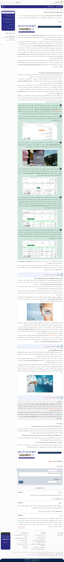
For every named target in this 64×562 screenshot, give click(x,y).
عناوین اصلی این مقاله (8, 12)
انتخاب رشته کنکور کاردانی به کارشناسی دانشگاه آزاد (38, 545)
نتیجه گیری (11, 24)
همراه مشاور (58, 6)
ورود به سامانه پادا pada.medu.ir (21, 538)
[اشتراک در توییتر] (51, 461)
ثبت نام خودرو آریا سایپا (41, 538)
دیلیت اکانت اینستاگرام (23, 540)
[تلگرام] (4, 542)
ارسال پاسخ (21, 527)
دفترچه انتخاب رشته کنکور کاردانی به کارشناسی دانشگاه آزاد (38, 541)
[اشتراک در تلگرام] (49, 461)
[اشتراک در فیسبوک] (50, 461)
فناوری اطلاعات (50, 6)
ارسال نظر (21, 482)
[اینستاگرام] (6, 542)
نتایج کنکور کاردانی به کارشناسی (39, 547)
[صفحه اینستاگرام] (4, 6)
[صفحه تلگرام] (2, 6)
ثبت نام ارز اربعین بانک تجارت (40, 535)
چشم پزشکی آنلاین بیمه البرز (8, 22)
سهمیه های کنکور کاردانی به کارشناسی (38, 549)
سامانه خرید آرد (24, 542)
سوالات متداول (10, 28)
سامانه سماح (25, 545)
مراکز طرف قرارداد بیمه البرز (55, 408)
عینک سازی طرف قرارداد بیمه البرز (50, 346)
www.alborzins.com (57, 111)
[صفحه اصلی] (62, 2)
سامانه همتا (25, 547)
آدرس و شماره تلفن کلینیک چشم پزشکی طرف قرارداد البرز (8, 19)
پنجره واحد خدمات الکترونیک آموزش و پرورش (20, 536)
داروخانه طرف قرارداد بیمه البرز (50, 397)
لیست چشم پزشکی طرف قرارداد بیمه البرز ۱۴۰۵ (9, 15)
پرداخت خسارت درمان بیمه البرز (50, 274)
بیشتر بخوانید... (60, 21)
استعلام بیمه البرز (53, 335)
